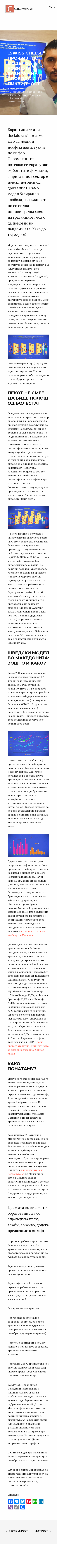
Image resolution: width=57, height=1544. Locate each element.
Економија (22, 95)
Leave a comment (17, 101)
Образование (15, 98)
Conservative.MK (18, 92)
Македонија (35, 95)
